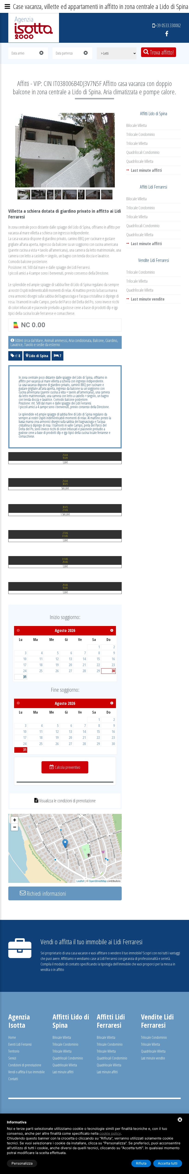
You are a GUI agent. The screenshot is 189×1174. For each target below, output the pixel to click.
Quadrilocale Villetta (139, 161)
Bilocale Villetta (136, 125)
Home (12, 1037)
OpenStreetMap (97, 881)
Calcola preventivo (67, 767)
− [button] (14, 827)
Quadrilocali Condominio (142, 152)
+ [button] (14, 820)
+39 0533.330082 (168, 25)
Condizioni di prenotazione (24, 1065)
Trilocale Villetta (137, 143)
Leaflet (80, 881)
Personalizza (22, 1163)
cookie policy (110, 1133)
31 (24, 676)
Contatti (13, 1078)
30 (113, 670)
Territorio (13, 1051)
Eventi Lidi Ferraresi (20, 1044)
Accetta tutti (167, 1163)
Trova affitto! (161, 52)
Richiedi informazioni (46, 893)
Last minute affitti (63, 1071)
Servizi (12, 1058)
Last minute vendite (153, 1058)
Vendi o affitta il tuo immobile (26, 1071)
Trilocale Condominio (140, 134)
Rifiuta (141, 1163)
